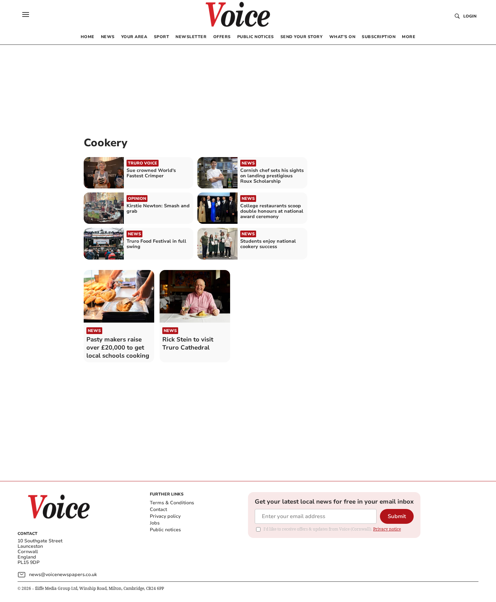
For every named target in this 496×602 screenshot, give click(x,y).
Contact (158, 509)
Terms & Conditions (172, 503)
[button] (26, 14)
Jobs (155, 523)
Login (469, 16)
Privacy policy (165, 516)
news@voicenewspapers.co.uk (63, 574)
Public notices (165, 529)
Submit (397, 516)
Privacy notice (387, 529)
